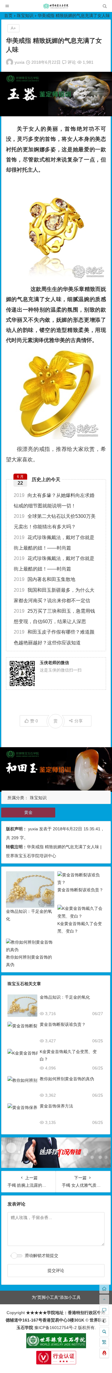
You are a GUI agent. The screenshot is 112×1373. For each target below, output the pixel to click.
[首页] (104, 1288)
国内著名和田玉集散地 (44, 579)
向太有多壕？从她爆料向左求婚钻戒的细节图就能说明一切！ (54, 500)
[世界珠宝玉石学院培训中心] (56, 7)
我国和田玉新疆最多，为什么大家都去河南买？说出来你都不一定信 (54, 595)
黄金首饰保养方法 (56, 1106)
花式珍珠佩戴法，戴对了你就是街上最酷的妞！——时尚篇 (54, 542)
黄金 (28, 812)
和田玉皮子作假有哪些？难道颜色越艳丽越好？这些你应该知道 (54, 637)
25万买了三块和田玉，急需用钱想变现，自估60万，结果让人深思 (54, 616)
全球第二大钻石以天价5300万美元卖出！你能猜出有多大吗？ (55, 521)
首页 (8, 15)
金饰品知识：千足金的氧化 (65, 997)
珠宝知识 (25, 15)
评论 (71, 62)
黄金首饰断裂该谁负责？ (80, 889)
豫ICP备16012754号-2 (55, 1327)
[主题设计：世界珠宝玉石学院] (56, 1346)
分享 (78, 720)
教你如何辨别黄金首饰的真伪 (67, 1078)
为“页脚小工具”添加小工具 (56, 1297)
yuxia (19, 62)
